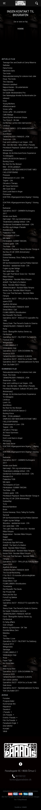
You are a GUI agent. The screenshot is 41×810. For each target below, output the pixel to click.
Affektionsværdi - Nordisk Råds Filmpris (18, 288)
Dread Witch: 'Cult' (10, 310)
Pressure (6, 175)
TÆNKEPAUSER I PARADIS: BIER (16, 307)
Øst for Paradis (20, 3)
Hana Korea (7, 68)
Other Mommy (8, 578)
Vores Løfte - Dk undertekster (14, 112)
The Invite (7, 73)
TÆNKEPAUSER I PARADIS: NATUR (17, 326)
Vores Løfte (7, 109)
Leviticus (6, 126)
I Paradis (6, 712)
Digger (5, 537)
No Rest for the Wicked (12, 164)
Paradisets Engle (10, 723)
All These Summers (10, 186)
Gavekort (6, 709)
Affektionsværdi (9, 106)
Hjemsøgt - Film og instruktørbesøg (17, 219)
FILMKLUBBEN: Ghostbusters (14, 312)
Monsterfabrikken (10, 507)
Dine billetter (8, 726)
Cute (4, 666)
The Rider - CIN (9, 246)
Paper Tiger (7, 660)
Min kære (6, 238)
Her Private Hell (9, 592)
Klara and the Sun (10, 595)
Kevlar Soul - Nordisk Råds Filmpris (17, 290)
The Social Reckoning (11, 573)
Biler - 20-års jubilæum (11, 167)
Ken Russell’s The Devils (12, 315)
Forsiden (6, 698)
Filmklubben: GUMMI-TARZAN (14, 241)
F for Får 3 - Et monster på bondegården (19, 575)
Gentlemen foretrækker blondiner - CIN (18, 224)
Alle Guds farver (9, 189)
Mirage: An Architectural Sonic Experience (19, 153)
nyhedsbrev (7, 791)
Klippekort (7, 707)
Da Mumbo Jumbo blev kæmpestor (17, 123)
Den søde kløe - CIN (11, 271)
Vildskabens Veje (9, 348)
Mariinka (6, 633)
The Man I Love (9, 638)
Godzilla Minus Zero (11, 630)
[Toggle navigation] (36, 3)
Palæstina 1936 (9, 233)
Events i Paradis (9, 718)
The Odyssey (8, 82)
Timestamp (7, 586)
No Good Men (8, 663)
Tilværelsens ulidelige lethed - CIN (16, 222)
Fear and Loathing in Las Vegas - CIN (17, 142)
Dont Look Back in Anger (13, 191)
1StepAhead (22, 799)
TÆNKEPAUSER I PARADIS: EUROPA (17, 356)
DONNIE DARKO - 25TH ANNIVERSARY (18, 128)
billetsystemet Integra (30, 797)
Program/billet (8, 701)
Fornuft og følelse (10, 597)
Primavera (7, 194)
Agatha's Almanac (10, 304)
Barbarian (6, 208)
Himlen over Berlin (10, 216)
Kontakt (6, 729)
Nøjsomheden (8, 90)
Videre (20, 29)
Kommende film (9, 704)
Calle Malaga (8, 115)
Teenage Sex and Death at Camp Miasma (19, 62)
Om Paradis (8, 715)
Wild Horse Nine (9, 669)
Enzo (5, 101)
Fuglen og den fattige (11, 268)
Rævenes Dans (9, 71)
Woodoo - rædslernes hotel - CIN (16, 266)
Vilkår (5, 731)
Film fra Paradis (9, 720)
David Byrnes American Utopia (15, 117)
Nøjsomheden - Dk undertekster (15, 87)
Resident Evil (8, 230)
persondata (26, 791)
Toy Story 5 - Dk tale (11, 120)
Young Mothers (9, 104)
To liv (5, 504)
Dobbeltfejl (7, 255)
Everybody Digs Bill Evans (13, 542)
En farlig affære (9, 622)
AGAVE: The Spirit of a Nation (14, 282)
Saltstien (6, 65)
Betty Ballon (7, 540)
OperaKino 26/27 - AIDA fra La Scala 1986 (20, 359)
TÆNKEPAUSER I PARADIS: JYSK (16, 137)
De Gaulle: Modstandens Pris (14, 93)
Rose (5, 329)
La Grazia (6, 600)
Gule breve (7, 685)
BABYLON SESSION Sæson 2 (14, 159)
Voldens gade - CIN (10, 244)
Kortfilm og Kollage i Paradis (14, 227)
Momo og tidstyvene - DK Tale (15, 627)
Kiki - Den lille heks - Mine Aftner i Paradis (19, 145)
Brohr (5, 509)
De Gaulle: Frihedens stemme (14, 611)
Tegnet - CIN (8, 181)
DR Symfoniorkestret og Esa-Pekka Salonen (20, 263)
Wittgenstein (8, 343)
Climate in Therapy (10, 183)
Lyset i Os (6, 131)
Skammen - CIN (9, 139)
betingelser (17, 791)
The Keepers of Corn (11, 235)
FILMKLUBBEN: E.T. (10, 345)
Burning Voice (8, 161)
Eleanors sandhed (10, 84)
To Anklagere (8, 156)
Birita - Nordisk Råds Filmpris (14, 285)
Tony (5, 636)
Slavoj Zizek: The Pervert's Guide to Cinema (20, 323)
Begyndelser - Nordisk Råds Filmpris (17, 279)
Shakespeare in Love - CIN (13, 178)
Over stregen (8, 625)
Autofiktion (7, 134)
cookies (35, 791)
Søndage (6, 649)
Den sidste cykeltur (10, 680)
